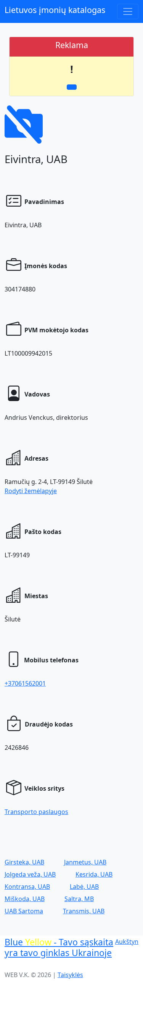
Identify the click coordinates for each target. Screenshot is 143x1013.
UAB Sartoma (24, 911)
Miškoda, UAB (25, 899)
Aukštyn (126, 941)
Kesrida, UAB (94, 874)
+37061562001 (25, 683)
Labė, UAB (84, 886)
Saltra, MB (79, 899)
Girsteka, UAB (24, 862)
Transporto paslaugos (36, 811)
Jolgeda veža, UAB (30, 874)
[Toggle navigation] (127, 11)
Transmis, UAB (83, 911)
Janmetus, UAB (85, 862)
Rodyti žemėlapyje (31, 491)
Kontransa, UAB (27, 886)
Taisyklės (70, 975)
